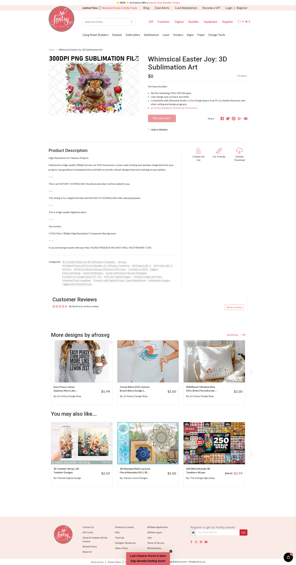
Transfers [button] (163, 21)
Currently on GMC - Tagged (143, 269)
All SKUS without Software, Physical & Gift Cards (100, 269)
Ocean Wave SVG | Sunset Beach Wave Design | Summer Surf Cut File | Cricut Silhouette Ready (135, 388)
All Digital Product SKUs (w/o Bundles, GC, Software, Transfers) (95, 265)
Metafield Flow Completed (76, 280)
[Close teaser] (170, 551)
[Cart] (246, 21)
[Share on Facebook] (222, 118)
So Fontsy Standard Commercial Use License (174, 107)
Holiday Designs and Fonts (148, 276)
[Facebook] (191, 542)
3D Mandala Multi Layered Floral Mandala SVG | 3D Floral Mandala (135, 470)
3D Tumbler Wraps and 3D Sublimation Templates (88, 261)
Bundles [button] (193, 21)
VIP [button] (151, 21)
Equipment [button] (210, 21)
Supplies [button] (227, 21)
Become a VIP (211, 8)
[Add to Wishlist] (110, 342)
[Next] (133, 86)
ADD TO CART (100, 376)
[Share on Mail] (245, 118)
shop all (233, 335)
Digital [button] (179, 21)
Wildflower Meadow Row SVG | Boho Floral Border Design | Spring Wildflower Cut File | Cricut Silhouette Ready (201, 388)
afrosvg (122, 261)
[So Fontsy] (61, 19)
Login (228, 8)
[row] (148, 372)
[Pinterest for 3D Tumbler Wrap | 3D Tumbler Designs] (86, 458)
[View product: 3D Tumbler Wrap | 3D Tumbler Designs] (81, 443)
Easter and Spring (71, 272)
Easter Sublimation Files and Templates (126, 272)
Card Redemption (186, 8)
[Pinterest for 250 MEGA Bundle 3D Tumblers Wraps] (219, 458)
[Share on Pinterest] (234, 118)
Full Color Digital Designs (117, 276)
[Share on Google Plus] (240, 118)
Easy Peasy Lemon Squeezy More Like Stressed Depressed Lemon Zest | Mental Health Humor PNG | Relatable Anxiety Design (67, 388)
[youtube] (205, 542)
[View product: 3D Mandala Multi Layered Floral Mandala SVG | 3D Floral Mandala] (148, 443)
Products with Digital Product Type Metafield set (119, 280)
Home (52, 49)
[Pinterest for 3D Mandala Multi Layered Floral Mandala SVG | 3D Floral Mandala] (152, 458)
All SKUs (66, 269)
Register (241, 8)
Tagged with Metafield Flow (77, 283)
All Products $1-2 (141, 265)
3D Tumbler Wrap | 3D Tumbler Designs (66, 470)
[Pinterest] (201, 542)
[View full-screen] (136, 58)
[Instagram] (196, 542)
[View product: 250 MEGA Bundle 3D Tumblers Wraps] (214, 443)
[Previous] (55, 86)
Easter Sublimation (93, 272)
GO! (243, 532)
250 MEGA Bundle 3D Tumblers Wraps (198, 470)
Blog (146, 8)
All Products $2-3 (162, 265)
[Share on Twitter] (228, 118)
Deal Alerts (162, 8)
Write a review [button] (234, 307)
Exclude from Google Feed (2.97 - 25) (81, 276)
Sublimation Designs (159, 280)
